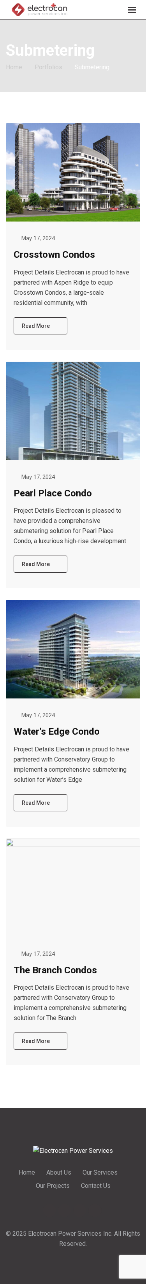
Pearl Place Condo (53, 493)
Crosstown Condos (54, 254)
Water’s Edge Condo (57, 731)
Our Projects (53, 1185)
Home (27, 1172)
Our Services (100, 1172)
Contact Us (96, 1185)
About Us (58, 1172)
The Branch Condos (55, 970)
